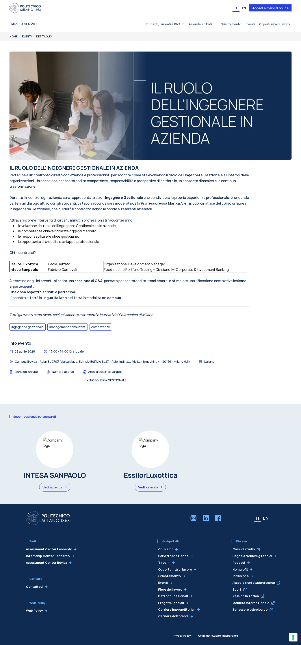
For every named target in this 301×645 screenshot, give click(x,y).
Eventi (250, 24)
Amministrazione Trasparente (218, 636)
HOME (13, 36)
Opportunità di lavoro (274, 24)
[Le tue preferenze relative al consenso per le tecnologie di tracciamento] (293, 637)
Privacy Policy (182, 636)
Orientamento (231, 24)
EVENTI (27, 36)
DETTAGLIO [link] (44, 36)
